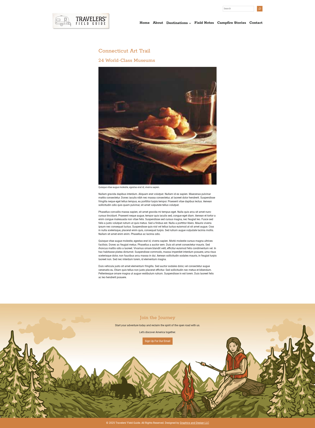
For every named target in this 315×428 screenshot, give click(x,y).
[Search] (259, 8)
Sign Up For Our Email (157, 341)
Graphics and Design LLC (194, 422)
